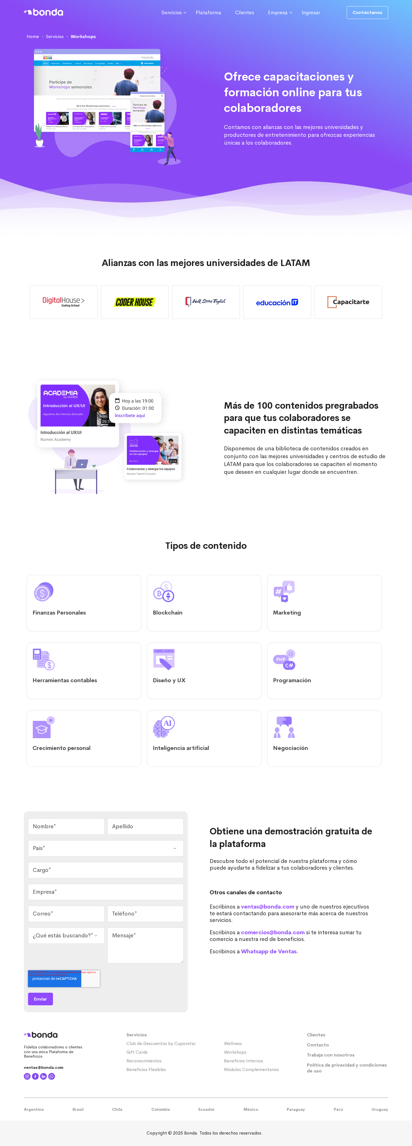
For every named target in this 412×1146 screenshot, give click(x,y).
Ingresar (311, 13)
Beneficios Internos (243, 1061)
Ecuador (206, 1109)
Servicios (136, 1035)
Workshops (235, 1052)
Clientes (244, 13)
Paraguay (296, 1109)
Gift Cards (137, 1052)
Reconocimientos (143, 1061)
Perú (338, 1109)
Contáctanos (367, 12)
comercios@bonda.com (273, 932)
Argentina (34, 1109)
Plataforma (208, 13)
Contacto (318, 1045)
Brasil (78, 1109)
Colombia (160, 1109)
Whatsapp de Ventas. (269, 951)
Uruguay (380, 1109)
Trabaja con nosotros (331, 1055)
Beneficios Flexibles (146, 1069)
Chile (117, 1109)
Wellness (233, 1043)
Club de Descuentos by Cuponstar (161, 1043)
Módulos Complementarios (251, 1069)
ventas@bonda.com (267, 906)
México (251, 1109)
